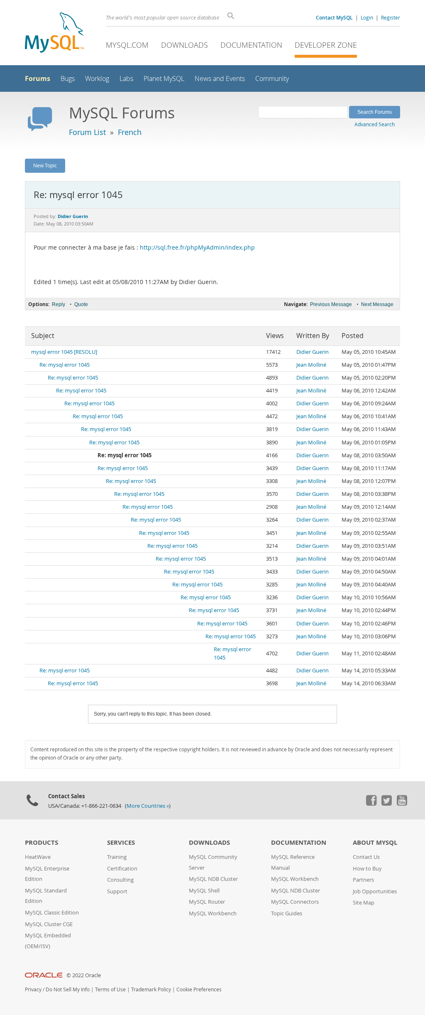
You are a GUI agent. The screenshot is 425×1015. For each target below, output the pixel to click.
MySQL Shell (204, 890)
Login (367, 17)
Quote (81, 304)
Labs (126, 78)
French (130, 132)
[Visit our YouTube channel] (401, 804)
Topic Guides (286, 913)
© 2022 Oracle (83, 975)
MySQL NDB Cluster (213, 879)
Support (117, 891)
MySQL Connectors (295, 901)
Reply (58, 304)
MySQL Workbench (213, 913)
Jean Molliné (311, 364)
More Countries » (148, 805)
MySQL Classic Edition (52, 912)
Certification (122, 868)
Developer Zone (326, 45)
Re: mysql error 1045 (64, 364)
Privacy (33, 989)
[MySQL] (54, 33)
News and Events (220, 78)
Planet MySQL (164, 78)
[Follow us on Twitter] (386, 804)
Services (121, 842)
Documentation (251, 45)
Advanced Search (374, 124)
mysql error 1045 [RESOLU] (64, 351)
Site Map (363, 902)
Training (117, 857)
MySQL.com (127, 45)
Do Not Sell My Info (68, 989)
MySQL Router (207, 901)
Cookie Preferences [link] (199, 989)
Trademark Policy (151, 989)
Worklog (97, 78)
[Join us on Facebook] (371, 804)
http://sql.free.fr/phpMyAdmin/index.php (197, 247)
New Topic (45, 165)
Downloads (184, 45)
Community (272, 78)
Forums (37, 78)
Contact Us (366, 857)
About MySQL (375, 842)
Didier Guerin (312, 351)
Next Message (377, 304)
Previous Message (331, 304)
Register (390, 17)
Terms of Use (110, 989)
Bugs (68, 78)
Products (41, 842)
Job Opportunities (375, 891)
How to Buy (367, 868)
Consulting (120, 879)
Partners (363, 879)
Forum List (87, 132)
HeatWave (38, 857)
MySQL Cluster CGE (49, 924)
